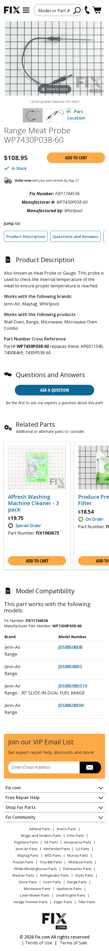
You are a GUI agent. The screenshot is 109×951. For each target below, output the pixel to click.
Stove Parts (28, 882)
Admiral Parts (40, 828)
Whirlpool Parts (80, 862)
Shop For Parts (21, 807)
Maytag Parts (28, 855)
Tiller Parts (86, 901)
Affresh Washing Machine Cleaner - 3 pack (33, 503)
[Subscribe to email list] (90, 767)
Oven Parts (52, 882)
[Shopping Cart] (96, 10)
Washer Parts (23, 875)
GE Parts (51, 842)
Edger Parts (63, 901)
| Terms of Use (37, 943)
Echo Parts (75, 835)
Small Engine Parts (70, 895)
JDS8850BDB (70, 647)
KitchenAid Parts (57, 848)
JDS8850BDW (71, 705)
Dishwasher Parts (77, 868)
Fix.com (13, 788)
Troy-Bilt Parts (51, 862)
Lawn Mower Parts (35, 895)
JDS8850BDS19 (72, 686)
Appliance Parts (69, 888)
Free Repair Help (23, 797)
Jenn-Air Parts (27, 848)
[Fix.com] (12, 10)
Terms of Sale (73, 943)
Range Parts (77, 882)
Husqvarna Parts (77, 842)
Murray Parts (77, 855)
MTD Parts (53, 855)
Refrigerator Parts (54, 875)
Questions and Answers (75, 236)
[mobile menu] (26, 10)
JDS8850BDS (70, 666)
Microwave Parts (37, 888)
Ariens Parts (66, 828)
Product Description (25, 236)
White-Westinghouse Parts (35, 868)
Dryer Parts (84, 875)
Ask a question (54, 390)
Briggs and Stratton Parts (41, 835)
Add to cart (76, 158)
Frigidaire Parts (26, 842)
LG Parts (82, 848)
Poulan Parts (23, 862)
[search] (77, 10)
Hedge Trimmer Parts (31, 901)
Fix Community (21, 817)
